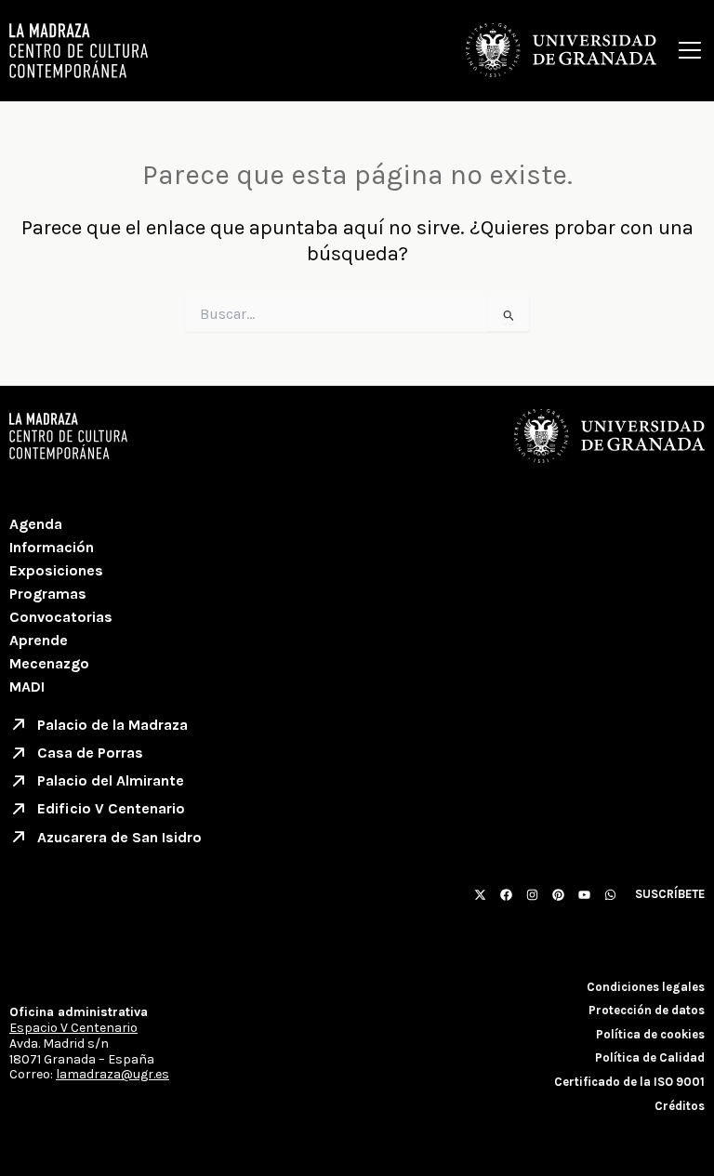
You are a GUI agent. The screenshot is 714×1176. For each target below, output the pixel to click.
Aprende (38, 640)
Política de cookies (650, 1034)
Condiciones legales (646, 987)
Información (51, 547)
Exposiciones (56, 570)
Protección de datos (646, 1010)
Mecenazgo (49, 663)
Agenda (35, 524)
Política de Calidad (650, 1057)
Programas (47, 593)
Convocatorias (60, 617)
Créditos (679, 1106)
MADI (27, 686)
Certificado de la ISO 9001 (629, 1082)
